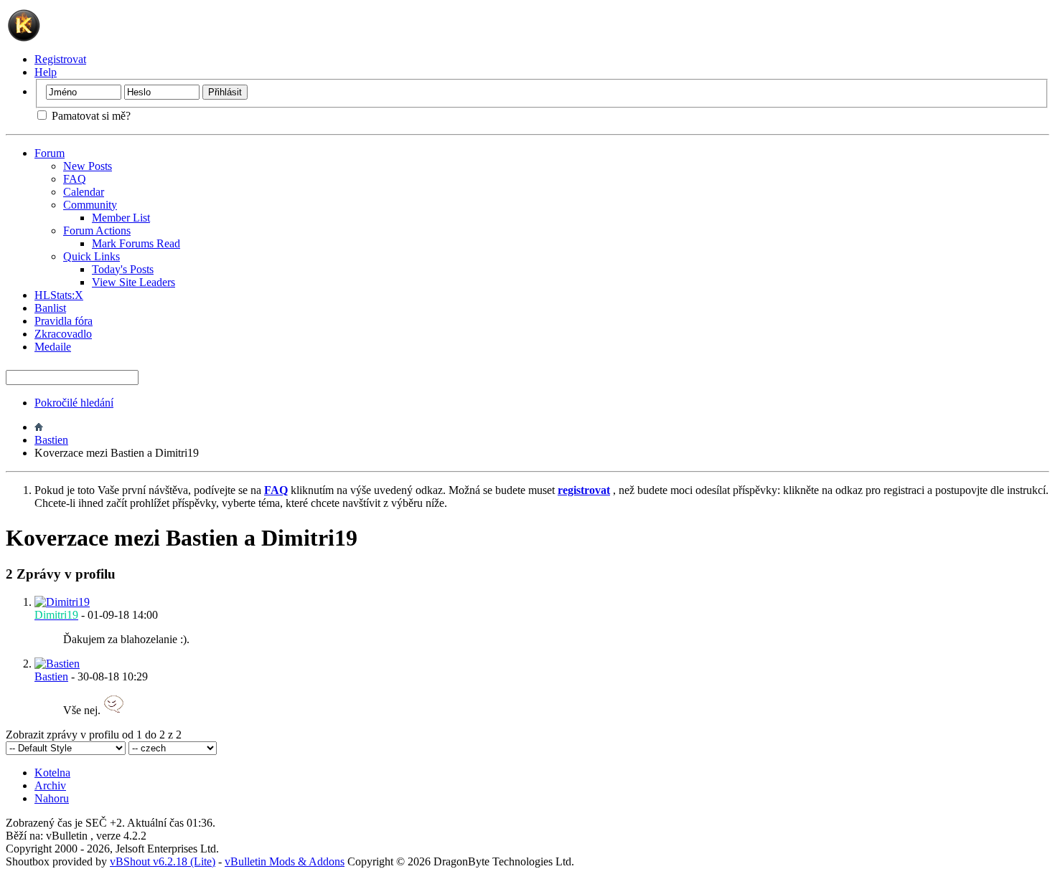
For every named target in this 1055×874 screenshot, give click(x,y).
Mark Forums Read (136, 243)
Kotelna (52, 772)
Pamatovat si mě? (90, 116)
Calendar (83, 192)
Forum (49, 153)
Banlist (50, 308)
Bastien (51, 440)
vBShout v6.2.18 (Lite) (162, 861)
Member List (121, 218)
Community (90, 205)
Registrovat (60, 59)
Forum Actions (97, 230)
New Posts (87, 166)
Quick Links (91, 256)
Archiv (50, 785)
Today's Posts (123, 269)
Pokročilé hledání (73, 402)
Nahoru (51, 798)
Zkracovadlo (63, 334)
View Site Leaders (133, 282)
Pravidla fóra (63, 321)
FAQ (74, 179)
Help (45, 72)
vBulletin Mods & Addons (284, 861)
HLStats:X (58, 295)
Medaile (52, 347)
